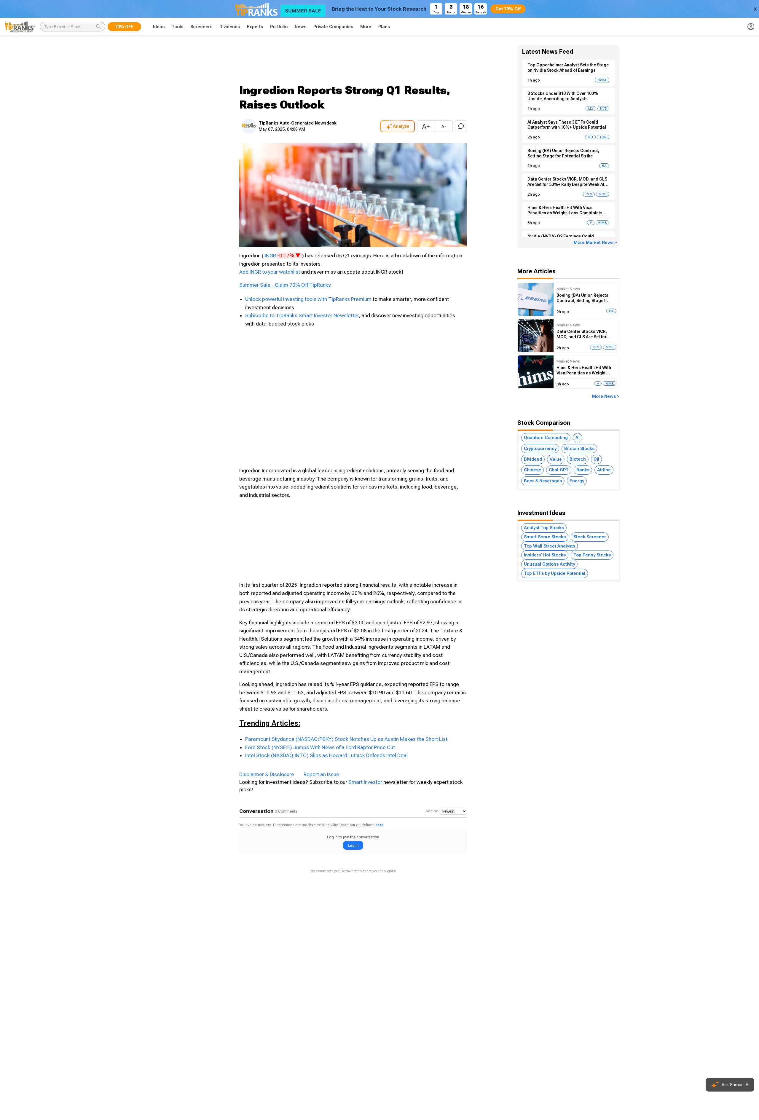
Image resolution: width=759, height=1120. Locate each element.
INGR (283, 256)
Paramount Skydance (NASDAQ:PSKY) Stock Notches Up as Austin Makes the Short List (346, 739)
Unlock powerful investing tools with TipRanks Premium (309, 299)
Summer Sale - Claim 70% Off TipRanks (285, 285)
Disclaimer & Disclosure (266, 774)
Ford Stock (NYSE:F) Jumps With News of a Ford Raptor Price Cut (320, 747)
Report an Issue (321, 774)
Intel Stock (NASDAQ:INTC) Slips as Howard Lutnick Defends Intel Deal (326, 755)
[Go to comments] (461, 126)
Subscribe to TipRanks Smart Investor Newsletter (302, 315)
